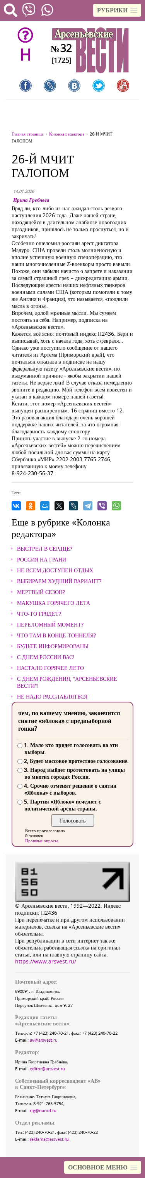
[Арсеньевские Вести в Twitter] (98, 85)
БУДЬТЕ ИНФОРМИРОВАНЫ (53, 646)
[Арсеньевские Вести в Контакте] (74, 85)
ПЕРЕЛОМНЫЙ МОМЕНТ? (50, 624)
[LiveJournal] (73, 505)
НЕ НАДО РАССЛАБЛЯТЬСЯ (52, 696)
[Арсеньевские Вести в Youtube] (123, 85)
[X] (59, 505)
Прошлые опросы (41, 840)
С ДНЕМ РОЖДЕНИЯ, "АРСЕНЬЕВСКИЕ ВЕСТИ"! (67, 682)
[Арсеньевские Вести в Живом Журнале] (50, 85)
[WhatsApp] (116, 505)
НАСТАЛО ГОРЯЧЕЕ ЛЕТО (50, 668)
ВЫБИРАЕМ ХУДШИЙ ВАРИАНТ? (59, 581)
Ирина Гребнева (31, 199)
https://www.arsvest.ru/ (45, 961)
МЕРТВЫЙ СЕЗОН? (41, 592)
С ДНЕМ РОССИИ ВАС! (45, 657)
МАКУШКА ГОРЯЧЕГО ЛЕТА (53, 602)
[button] (117, 10)
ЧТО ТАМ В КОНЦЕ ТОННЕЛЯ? (56, 635)
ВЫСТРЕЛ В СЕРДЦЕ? (44, 548)
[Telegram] (87, 505)
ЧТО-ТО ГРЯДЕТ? (39, 613)
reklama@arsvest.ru (49, 1139)
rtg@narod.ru (43, 1110)
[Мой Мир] (44, 505)
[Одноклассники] (30, 505)
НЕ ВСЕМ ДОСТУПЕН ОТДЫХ (55, 570)
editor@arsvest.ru (47, 1069)
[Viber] (102, 505)
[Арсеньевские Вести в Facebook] (25, 85)
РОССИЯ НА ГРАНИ (41, 559)
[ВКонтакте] (16, 505)
